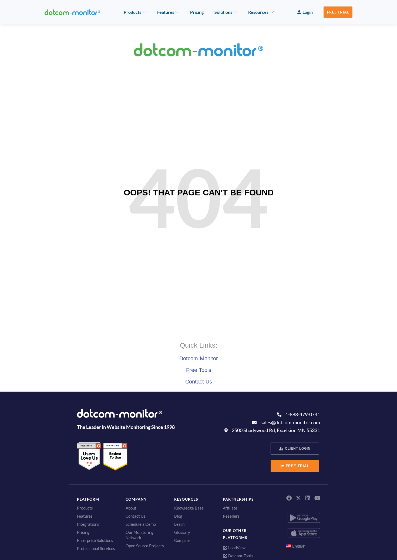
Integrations (88, 524)
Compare (182, 540)
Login (307, 12)
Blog (178, 516)
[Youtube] (317, 498)
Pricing (197, 12)
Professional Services (96, 548)
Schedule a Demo (141, 524)
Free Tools (198, 370)
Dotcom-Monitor (198, 358)
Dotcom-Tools (240, 556)
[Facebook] (289, 498)
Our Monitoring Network (139, 535)
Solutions (223, 12)
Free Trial (338, 12)
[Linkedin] (308, 498)
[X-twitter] (298, 498)
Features (165, 12)
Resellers (231, 516)
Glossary (182, 532)
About (131, 507)
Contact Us (198, 382)
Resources (258, 12)
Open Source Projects (145, 545)
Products (132, 12)
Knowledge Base (189, 507)
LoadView (236, 547)
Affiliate (230, 507)
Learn (179, 524)
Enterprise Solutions (95, 540)
